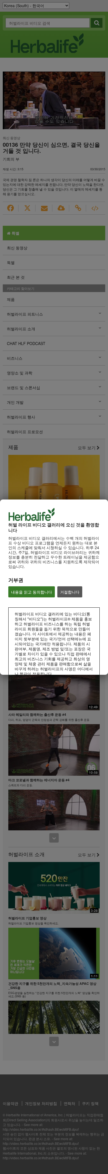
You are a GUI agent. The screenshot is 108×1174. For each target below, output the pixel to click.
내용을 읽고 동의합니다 (31, 592)
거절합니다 (69, 592)
